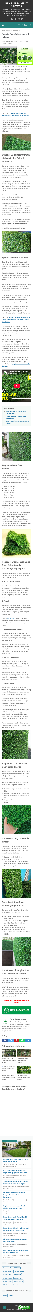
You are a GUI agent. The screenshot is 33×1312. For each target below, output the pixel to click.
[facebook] (12, 19)
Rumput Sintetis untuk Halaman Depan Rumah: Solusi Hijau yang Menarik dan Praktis (16, 320)
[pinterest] (22, 19)
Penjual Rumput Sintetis (16, 5)
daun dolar (10, 618)
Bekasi (5, 1295)
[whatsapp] (22, 1040)
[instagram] (19, 19)
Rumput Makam (7, 1278)
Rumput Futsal (7, 1274)
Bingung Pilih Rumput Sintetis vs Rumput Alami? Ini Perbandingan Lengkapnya (14, 1195)
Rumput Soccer (7, 1281)
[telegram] (28, 1040)
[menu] (4, 25)
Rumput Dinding (19, 1271)
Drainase (5, 1268)
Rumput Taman (18, 1281)
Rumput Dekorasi (8, 1271)
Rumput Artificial (15, 1268)
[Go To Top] (4, 1307)
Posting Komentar (7, 43)
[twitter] (15, 19)
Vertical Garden (17, 1285)
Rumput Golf (17, 1274)
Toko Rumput (7, 1285)
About (16, 1305)
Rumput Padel (18, 1278)
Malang (11, 1295)
